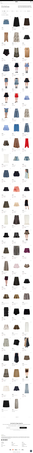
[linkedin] (3, 440)
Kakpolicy (23, 445)
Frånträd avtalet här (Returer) (15, 445)
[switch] (24, 11)
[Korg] (32, 2)
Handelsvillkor (23, 443)
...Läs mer (31, 7)
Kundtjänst (13, 444)
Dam (4, 5)
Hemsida (2, 5)
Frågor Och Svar (13, 443)
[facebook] (6, 440)
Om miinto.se (2, 443)
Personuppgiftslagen (24, 444)
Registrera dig (23, 427)
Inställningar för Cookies (24, 446)
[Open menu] (1, 2)
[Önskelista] (30, 2)
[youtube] (5, 440)
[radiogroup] (16, 425)
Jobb (1, 444)
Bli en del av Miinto (3, 445)
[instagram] (1, 440)
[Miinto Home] (16, 1)
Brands (2, 446)
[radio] (17, 425)
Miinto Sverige (3, 435)
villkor (17, 429)
